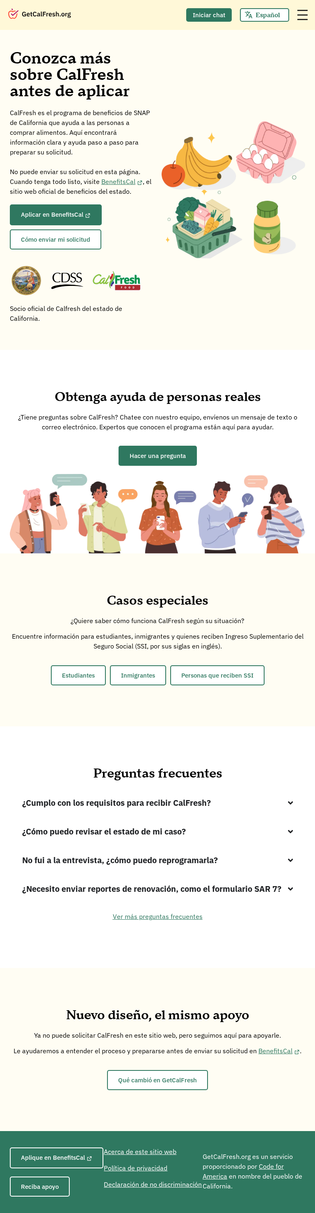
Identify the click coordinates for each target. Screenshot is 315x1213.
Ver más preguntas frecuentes (158, 916)
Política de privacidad (135, 1168)
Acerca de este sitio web (140, 1151)
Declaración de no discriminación (153, 1184)
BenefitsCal (118, 181)
